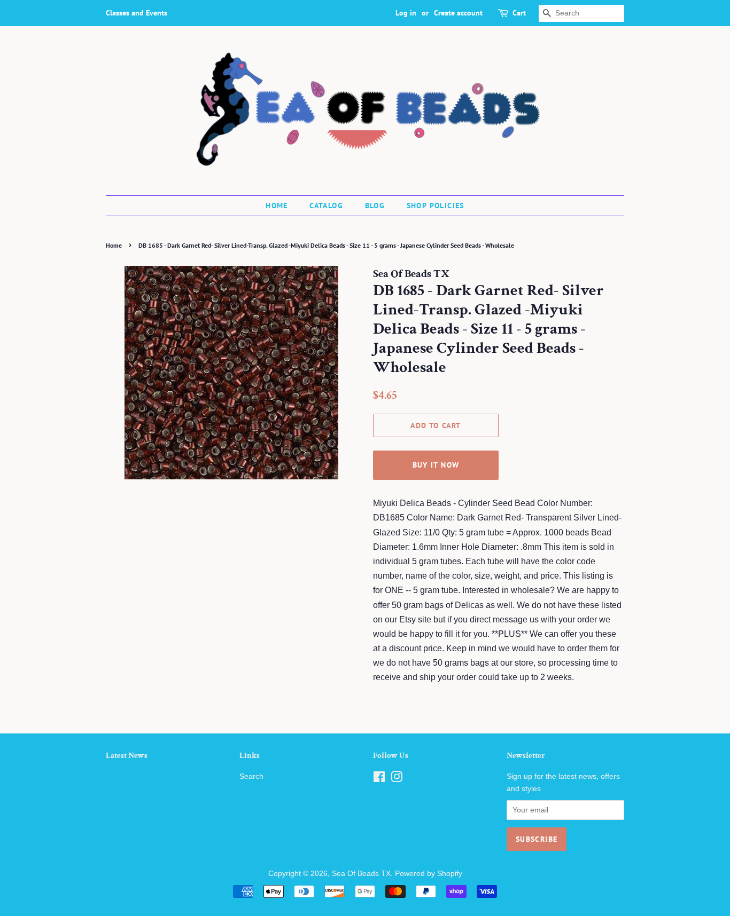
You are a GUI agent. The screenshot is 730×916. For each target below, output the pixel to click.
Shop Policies (435, 205)
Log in (405, 13)
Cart (519, 13)
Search (251, 776)
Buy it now (436, 465)
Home (277, 205)
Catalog (326, 205)
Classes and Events (136, 13)
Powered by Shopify (428, 874)
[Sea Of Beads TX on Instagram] (396, 779)
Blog (375, 205)
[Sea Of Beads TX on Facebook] (379, 779)
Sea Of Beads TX (361, 874)
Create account (458, 13)
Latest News (126, 756)
